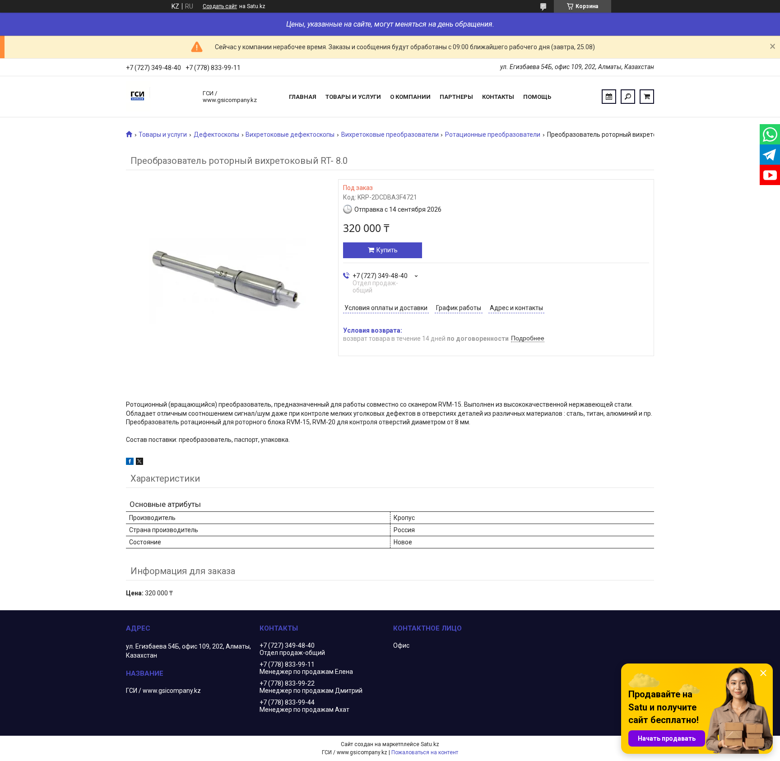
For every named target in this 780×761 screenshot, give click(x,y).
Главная (302, 96)
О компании (410, 96)
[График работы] (609, 96)
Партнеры (456, 96)
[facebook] (130, 462)
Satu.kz (430, 744)
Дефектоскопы (216, 134)
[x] (139, 462)
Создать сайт (220, 6)
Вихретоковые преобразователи (390, 134)
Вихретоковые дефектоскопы (290, 134)
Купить (387, 250)
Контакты (498, 96)
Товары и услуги (353, 96)
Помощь (537, 96)
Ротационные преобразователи (492, 134)
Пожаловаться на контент (424, 752)
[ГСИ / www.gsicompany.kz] (160, 96)
